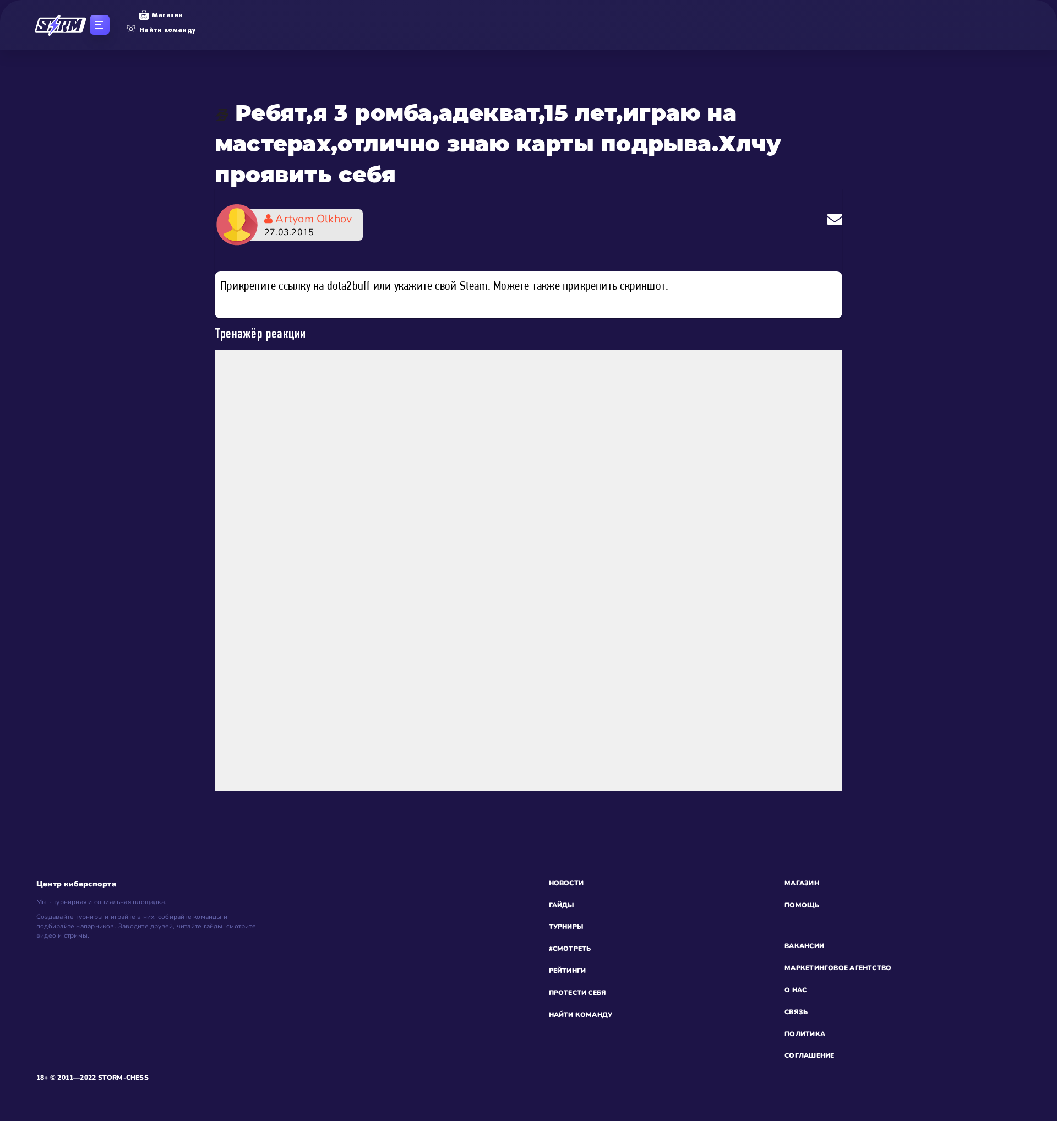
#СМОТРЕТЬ (570, 948)
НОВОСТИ (566, 883)
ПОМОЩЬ (801, 905)
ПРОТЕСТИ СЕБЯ (578, 992)
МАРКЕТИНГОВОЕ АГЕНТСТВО (837, 968)
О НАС (795, 990)
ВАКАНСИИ (804, 946)
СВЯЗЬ (796, 1012)
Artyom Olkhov (308, 224)
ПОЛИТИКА (804, 1034)
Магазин (167, 15)
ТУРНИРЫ (566, 926)
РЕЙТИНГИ (567, 970)
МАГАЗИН (801, 883)
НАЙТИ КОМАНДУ (581, 1014)
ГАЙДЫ (561, 905)
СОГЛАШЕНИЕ (809, 1055)
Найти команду (167, 30)
